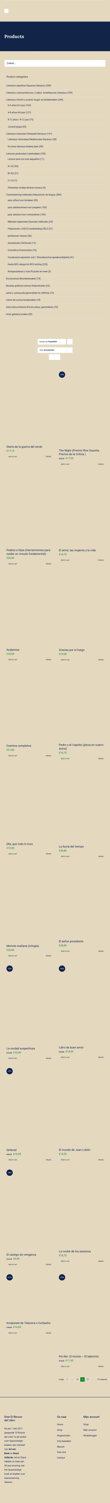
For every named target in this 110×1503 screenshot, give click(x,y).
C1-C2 (11, 180)
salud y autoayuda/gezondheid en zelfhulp (27, 293)
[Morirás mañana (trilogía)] (28, 902)
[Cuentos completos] (28, 704)
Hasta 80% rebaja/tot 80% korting (25, 264)
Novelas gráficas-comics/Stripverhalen (25, 285)
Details (48, 457)
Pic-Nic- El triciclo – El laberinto (79, 1356)
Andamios (12, 649)
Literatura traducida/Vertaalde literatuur (26, 133)
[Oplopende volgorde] (70, 342)
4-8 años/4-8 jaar (16, 112)
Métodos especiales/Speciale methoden (28, 221)
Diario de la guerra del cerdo (24, 446)
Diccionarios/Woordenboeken (21, 278)
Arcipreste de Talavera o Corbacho (28, 1323)
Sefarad (11, 1150)
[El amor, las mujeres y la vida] (81, 508)
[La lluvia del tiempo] (81, 803)
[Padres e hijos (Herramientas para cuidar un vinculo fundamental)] (28, 508)
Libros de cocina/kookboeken (21, 300)
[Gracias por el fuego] (81, 608)
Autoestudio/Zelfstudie (19, 243)
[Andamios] (28, 608)
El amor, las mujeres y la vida (77, 550)
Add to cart (12, 457)
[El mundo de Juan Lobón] (81, 1105)
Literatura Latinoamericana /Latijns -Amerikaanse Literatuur (36, 92)
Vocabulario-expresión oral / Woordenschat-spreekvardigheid (38, 257)
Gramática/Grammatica (20, 250)
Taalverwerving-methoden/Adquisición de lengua (30, 194)
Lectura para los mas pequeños (24, 159)
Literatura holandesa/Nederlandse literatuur (30, 139)
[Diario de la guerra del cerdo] (28, 405)
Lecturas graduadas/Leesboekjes (23, 153)
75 (77, 1379)
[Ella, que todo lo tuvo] (28, 802)
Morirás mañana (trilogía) (22, 946)
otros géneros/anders (17, 314)
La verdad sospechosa (20, 1048)
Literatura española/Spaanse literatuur (25, 85)
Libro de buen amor (71, 1047)
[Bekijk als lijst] (57, 357)
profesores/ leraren (17, 236)
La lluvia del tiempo (71, 846)
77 (88, 1379)
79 (98, 1379)
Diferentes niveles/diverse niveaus (25, 187)
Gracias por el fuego (72, 650)
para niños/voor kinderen (20, 200)
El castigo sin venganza (21, 1254)
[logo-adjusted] (25, 6)
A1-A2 (11, 166)
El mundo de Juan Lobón (74, 1150)
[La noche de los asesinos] (81, 1206)
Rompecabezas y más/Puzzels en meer (28, 271)
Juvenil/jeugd (15, 126)
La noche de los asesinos (75, 1251)
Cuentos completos (18, 745)
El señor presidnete (71, 941)
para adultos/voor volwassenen (24, 214)
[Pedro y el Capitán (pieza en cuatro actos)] (81, 703)
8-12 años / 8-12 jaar (18, 119)
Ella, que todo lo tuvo (19, 844)
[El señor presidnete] (81, 900)
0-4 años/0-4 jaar (16, 105)
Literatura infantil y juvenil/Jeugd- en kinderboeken (31, 99)
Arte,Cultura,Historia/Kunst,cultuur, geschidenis (29, 307)
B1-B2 (11, 173)
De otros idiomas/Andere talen (23, 146)
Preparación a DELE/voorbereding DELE (28, 228)
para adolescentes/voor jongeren (24, 207)
